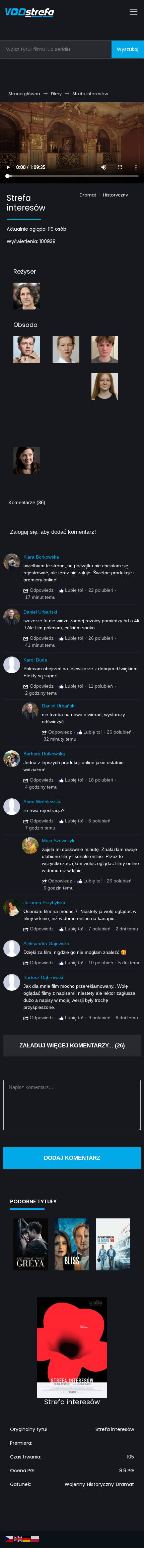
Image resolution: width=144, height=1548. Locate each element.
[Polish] (35, 1538)
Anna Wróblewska (42, 801)
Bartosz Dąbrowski (43, 977)
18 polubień (100, 780)
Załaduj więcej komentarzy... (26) (72, 1045)
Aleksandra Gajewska (46, 943)
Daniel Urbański (40, 612)
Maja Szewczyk (58, 840)
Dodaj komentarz (72, 1158)
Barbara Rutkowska (44, 753)
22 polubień (100, 590)
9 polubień (99, 1017)
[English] (18, 1538)
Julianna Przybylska (44, 902)
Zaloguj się (23, 532)
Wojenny (75, 1484)
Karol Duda (35, 660)
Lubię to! (73, 590)
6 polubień (99, 820)
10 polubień (100, 962)
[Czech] (9, 1538)
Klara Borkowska (41, 557)
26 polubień (100, 638)
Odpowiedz (41, 590)
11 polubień (100, 686)
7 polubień (99, 928)
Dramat (88, 195)
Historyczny (115, 195)
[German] (26, 1538)
